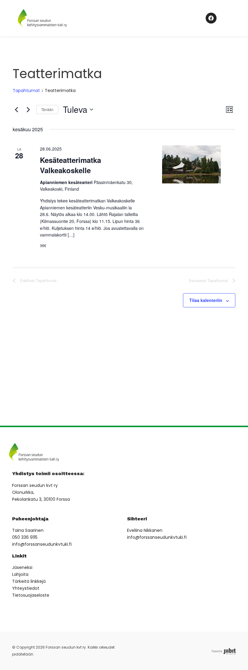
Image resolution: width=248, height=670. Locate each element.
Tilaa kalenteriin (205, 300)
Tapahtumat (26, 91)
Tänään (47, 109)
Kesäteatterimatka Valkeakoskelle (70, 165)
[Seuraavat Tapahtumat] (28, 109)
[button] (184, 18)
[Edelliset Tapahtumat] (16, 109)
